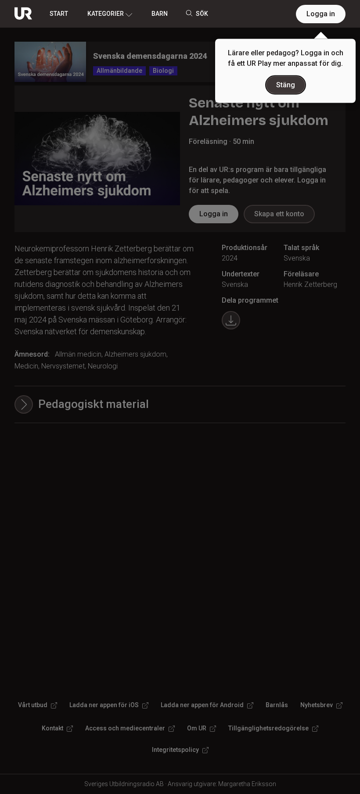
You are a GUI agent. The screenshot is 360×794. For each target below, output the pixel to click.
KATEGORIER (105, 13)
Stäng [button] (285, 85)
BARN (159, 13)
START (59, 13)
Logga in (320, 14)
